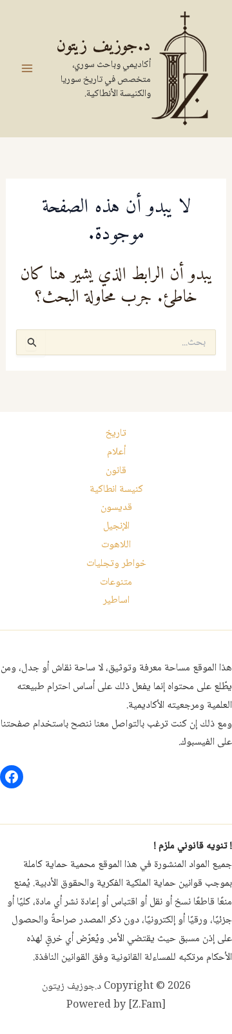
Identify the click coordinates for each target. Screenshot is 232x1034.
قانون (116, 471)
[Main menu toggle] (27, 68)
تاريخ (116, 433)
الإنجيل (116, 526)
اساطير (116, 600)
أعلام (116, 452)
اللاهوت (116, 545)
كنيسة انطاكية (116, 489)
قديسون (116, 507)
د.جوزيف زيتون (103, 46)
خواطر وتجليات (116, 563)
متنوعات (116, 582)
